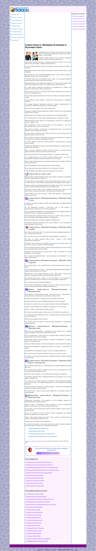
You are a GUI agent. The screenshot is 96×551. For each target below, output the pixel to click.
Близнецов (36, 157)
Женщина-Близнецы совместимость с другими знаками (43, 436)
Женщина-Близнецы (54, 243)
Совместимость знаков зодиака (37, 431)
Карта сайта (47, 549)
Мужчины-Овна (37, 301)
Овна (33, 115)
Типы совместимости (16, 20)
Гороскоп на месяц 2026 (17, 37)
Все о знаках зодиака (16, 34)
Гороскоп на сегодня (16, 17)
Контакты (40, 549)
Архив (76, 549)
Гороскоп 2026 (15, 14)
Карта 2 (54, 549)
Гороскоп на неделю (16, 23)
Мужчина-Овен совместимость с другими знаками (42, 433)
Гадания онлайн (15, 26)
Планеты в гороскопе (16, 28)
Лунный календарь (16, 31)
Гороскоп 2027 (15, 40)
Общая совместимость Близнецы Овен (38, 428)
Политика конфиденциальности (65, 549)
